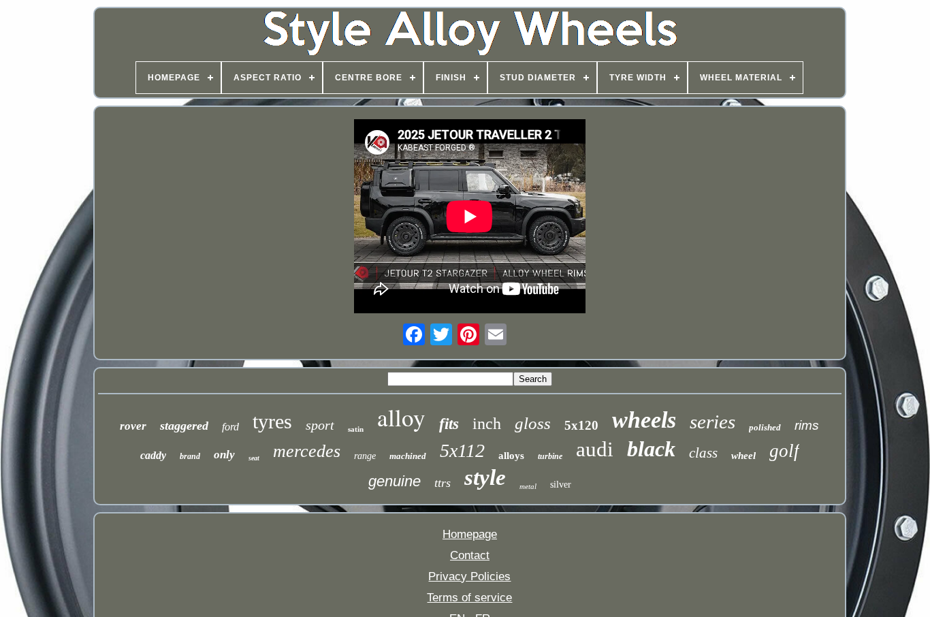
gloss (533, 423)
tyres (272, 421)
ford (230, 426)
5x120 (581, 425)
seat (253, 458)
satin (356, 429)
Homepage (470, 534)
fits (449, 423)
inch (486, 423)
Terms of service (469, 597)
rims (807, 425)
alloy (401, 417)
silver (560, 484)
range (365, 456)
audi (594, 449)
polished (765, 427)
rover (133, 426)
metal (527, 486)
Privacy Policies (469, 576)
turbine (550, 456)
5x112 (462, 450)
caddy (153, 455)
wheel (743, 455)
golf (784, 451)
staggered (184, 425)
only (224, 454)
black (651, 449)
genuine (394, 481)
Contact (470, 555)
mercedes (306, 451)
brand (190, 456)
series (712, 421)
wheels (644, 419)
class (703, 453)
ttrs (442, 483)
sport (320, 424)
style (485, 477)
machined (407, 456)
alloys (511, 455)
